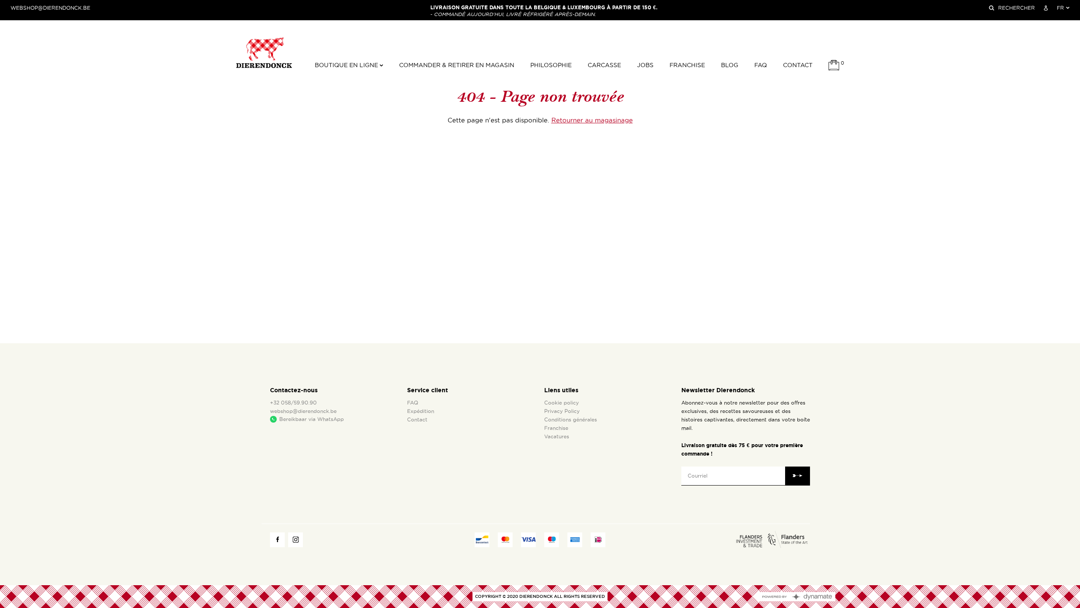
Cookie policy (561, 402)
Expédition (420, 411)
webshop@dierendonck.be (50, 8)
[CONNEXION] (1045, 8)
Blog (729, 65)
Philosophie (551, 65)
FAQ (760, 65)
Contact (798, 65)
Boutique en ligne (347, 65)
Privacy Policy (562, 411)
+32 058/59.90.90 (293, 402)
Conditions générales (570, 419)
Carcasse (604, 65)
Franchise (687, 65)
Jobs (645, 65)
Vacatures (556, 436)
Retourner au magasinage (592, 120)
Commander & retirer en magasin (456, 65)
